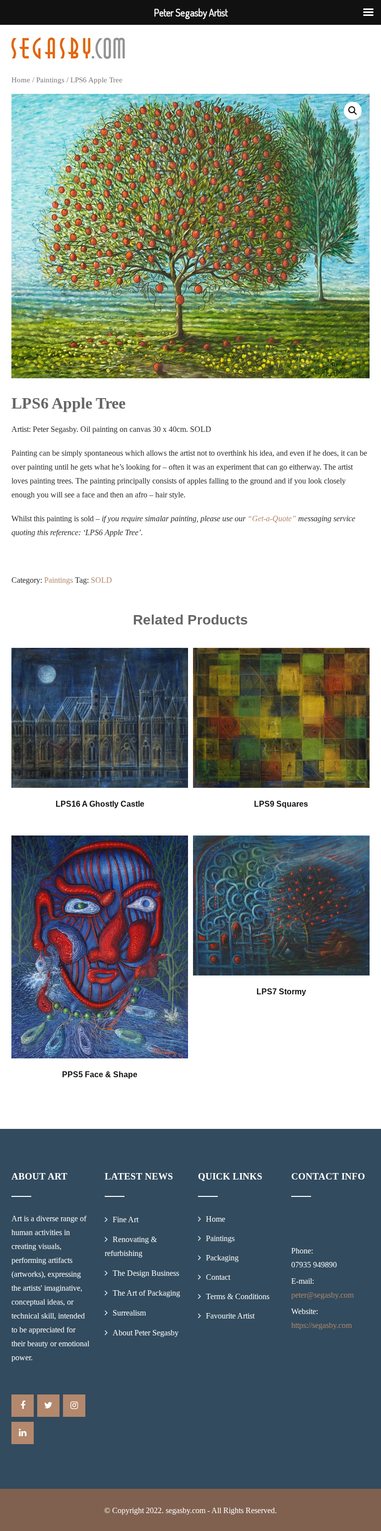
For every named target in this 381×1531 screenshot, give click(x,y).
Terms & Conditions (237, 1296)
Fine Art (125, 1219)
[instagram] (74, 1405)
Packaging (222, 1257)
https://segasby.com (321, 1325)
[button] (353, 111)
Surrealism (129, 1313)
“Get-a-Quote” (272, 518)
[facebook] (22, 1405)
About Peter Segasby (146, 1332)
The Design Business (146, 1273)
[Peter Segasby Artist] (68, 48)
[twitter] (48, 1405)
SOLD (101, 580)
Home (20, 80)
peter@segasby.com (322, 1295)
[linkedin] (22, 1433)
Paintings (50, 80)
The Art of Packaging (146, 1293)
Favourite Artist (230, 1316)
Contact (218, 1277)
